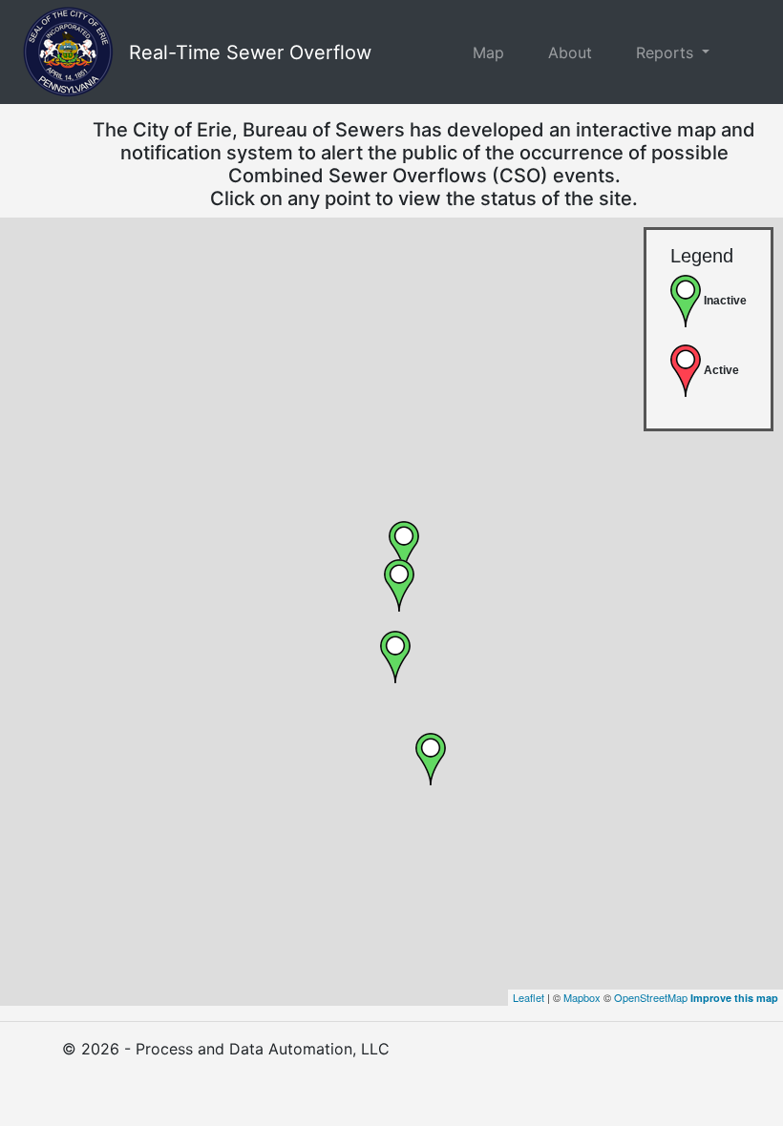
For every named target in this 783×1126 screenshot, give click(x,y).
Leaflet (528, 997)
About (570, 52)
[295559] (399, 585)
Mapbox (582, 997)
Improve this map (734, 997)
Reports (667, 52)
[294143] (395, 657)
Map (488, 52)
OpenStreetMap (651, 997)
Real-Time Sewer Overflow (250, 52)
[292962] (430, 759)
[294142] (404, 547)
